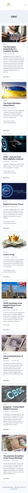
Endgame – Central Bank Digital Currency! (13, 408)
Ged (5, 53)
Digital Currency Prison (13, 204)
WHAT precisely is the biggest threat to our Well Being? (12, 305)
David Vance (7, 107)
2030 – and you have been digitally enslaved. (13, 158)
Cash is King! (9, 254)
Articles (5, 44)
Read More (6, 76)
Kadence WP (14, 489)
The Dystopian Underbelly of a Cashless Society (10, 49)
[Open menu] (25, 5)
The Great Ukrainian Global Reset (11, 104)
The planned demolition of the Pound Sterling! (13, 457)
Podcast (5, 100)
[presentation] (14, 34)
